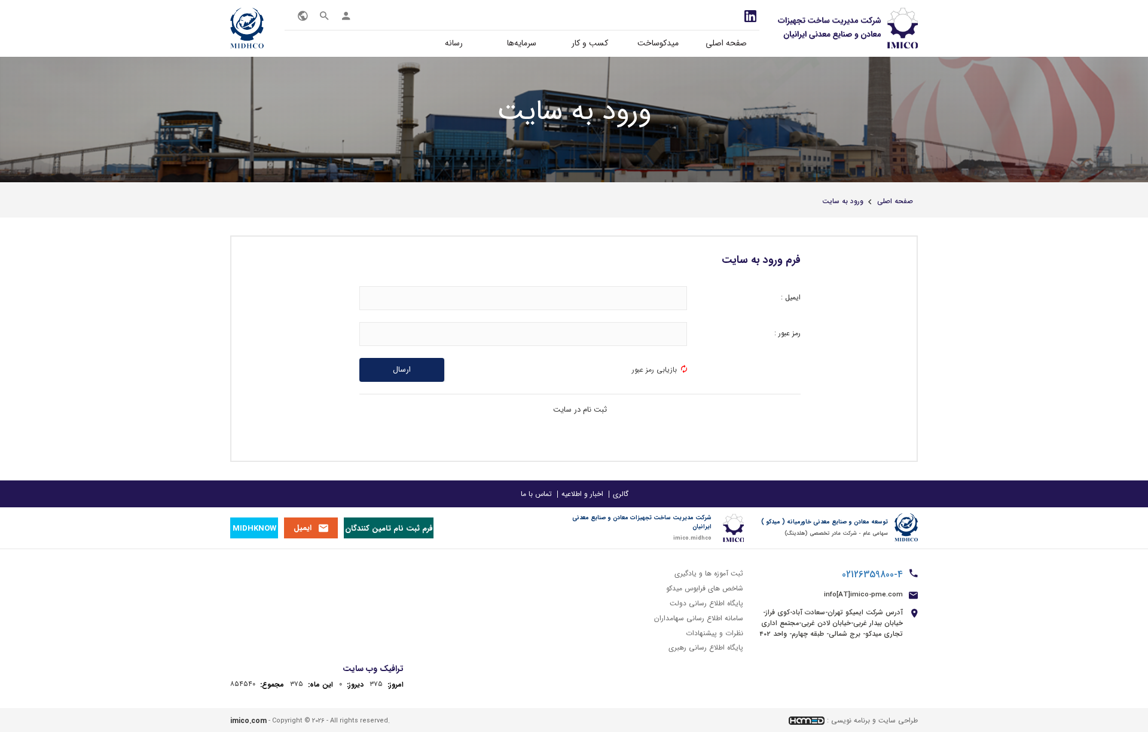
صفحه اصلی (726, 43)
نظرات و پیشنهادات (714, 632)
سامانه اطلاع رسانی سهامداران (698, 618)
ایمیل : (790, 297)
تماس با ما (536, 494)
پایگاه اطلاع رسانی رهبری (705, 647)
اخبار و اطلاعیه (582, 494)
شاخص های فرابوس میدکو (704, 588)
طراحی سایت (898, 720)
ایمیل (303, 528)
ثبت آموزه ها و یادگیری (708, 573)
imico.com (248, 721)
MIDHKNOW (254, 528)
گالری (620, 494)
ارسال (402, 369)
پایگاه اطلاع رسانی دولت (706, 603)
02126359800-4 (872, 575)
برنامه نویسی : (848, 720)
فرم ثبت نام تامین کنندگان (389, 528)
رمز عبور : (787, 333)
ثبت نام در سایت (580, 409)
